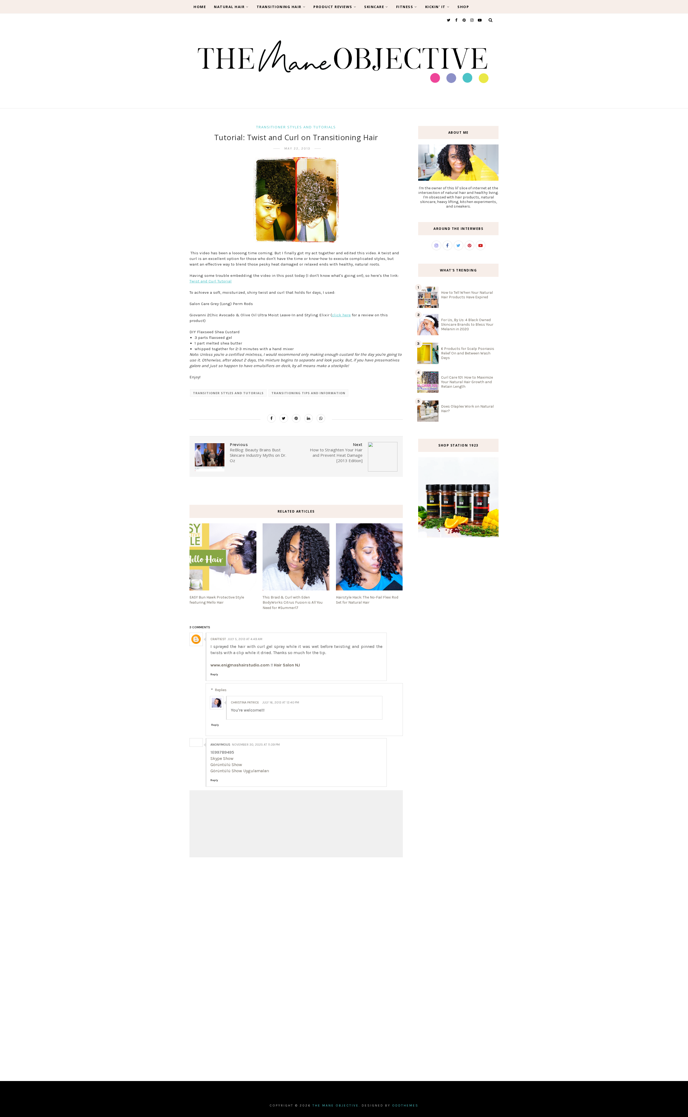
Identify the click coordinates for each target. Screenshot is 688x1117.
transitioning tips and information (308, 393)
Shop (463, 6)
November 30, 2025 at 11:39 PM (256, 744)
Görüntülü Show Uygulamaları (239, 770)
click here (341, 315)
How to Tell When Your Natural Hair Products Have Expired (467, 294)
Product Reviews (332, 6)
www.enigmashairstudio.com (240, 665)
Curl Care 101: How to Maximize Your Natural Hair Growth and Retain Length (467, 382)
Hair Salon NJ (287, 665)
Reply (214, 674)
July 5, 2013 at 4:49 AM (245, 639)
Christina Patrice (245, 702)
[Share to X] (284, 418)
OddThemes (405, 1105)
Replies (221, 690)
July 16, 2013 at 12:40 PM (280, 702)
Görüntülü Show (226, 764)
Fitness (404, 6)
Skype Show (222, 758)
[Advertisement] (458, 632)
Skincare (374, 6)
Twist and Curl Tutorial (210, 281)
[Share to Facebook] (271, 418)
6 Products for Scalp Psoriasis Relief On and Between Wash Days (467, 353)
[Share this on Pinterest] (296, 418)
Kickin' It (435, 6)
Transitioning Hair (279, 6)
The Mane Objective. (336, 1105)
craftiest (218, 639)
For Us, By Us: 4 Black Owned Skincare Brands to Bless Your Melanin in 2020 (467, 324)
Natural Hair (229, 6)
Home (200, 6)
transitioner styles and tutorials (296, 127)
